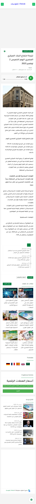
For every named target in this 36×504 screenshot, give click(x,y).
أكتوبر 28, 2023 (18, 421)
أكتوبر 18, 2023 (18, 412)
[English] (22, 365)
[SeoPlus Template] (29, 490)
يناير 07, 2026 (18, 438)
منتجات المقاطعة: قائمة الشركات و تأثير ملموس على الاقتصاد (13, 415)
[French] (12, 365)
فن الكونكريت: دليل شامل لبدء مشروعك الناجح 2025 (14, 433)
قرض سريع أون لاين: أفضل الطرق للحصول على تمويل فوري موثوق (12, 407)
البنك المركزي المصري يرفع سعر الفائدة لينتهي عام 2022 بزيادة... (18, 259)
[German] (8, 365)
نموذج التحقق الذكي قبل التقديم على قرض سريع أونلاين (11, 303)
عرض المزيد (7, 284)
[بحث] (2, 4)
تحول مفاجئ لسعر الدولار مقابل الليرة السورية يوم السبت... (11, 325)
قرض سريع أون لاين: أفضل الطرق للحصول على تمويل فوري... (26, 325)
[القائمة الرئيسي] (33, 4)
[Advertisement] (18, 29)
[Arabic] (27, 365)
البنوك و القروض (28, 51)
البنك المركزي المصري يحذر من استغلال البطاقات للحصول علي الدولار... (18, 251)
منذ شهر (30, 298)
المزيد (18, 391)
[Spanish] (17, 365)
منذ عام (14, 298)
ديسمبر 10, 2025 (18, 404)
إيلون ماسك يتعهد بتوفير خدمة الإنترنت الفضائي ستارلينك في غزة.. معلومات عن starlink (12, 425)
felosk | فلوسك (18, 4)
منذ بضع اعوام (25, 248)
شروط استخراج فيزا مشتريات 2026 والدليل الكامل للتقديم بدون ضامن (13, 442)
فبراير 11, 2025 (18, 430)
